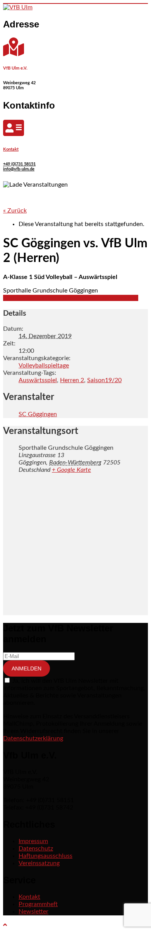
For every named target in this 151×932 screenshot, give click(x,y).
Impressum (33, 841)
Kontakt (11, 149)
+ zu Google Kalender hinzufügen (48, 298)
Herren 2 (72, 380)
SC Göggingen (38, 414)
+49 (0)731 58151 (19, 164)
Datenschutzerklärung (33, 738)
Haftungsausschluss (45, 856)
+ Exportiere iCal (115, 298)
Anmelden (26, 668)
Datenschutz (36, 848)
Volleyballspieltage (44, 365)
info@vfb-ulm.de (18, 169)
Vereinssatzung (39, 863)
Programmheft (38, 904)
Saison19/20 (104, 380)
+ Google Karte (71, 470)
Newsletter (33, 911)
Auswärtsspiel (38, 380)
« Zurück (15, 210)
